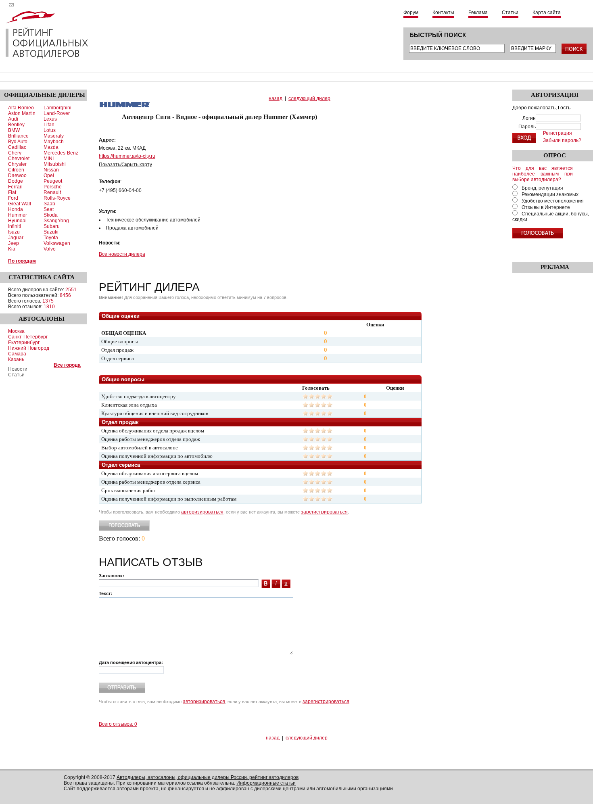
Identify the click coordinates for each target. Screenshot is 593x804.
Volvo (50, 249)
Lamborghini (57, 108)
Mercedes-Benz (61, 153)
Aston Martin (21, 113)
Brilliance (18, 136)
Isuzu (14, 232)
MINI (49, 158)
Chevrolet (18, 158)
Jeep (13, 243)
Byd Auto (17, 141)
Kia (11, 249)
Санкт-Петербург (28, 337)
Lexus (50, 119)
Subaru (52, 226)
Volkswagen (57, 243)
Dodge (15, 181)
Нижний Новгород (28, 348)
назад (275, 98)
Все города (67, 365)
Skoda (51, 215)
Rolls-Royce (57, 198)
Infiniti (14, 226)
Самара (17, 354)
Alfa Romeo (21, 108)
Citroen (16, 170)
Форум (410, 12)
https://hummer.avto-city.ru (127, 156)
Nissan (51, 170)
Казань (16, 359)
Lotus (50, 130)
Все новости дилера (122, 254)
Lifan (49, 124)
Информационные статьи (266, 783)
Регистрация (557, 133)
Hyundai (17, 220)
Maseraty (54, 136)
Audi (13, 119)
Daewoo (17, 175)
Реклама (478, 12)
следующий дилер (309, 98)
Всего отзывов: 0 (118, 724)
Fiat (12, 192)
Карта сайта (546, 12)
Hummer (17, 215)
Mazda (51, 147)
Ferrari (15, 187)
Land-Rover (57, 113)
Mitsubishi (55, 164)
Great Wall (19, 204)
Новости (17, 369)
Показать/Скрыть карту (125, 164)
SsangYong (56, 220)
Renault (52, 192)
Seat (49, 209)
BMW (14, 130)
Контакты (443, 12)
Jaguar (15, 237)
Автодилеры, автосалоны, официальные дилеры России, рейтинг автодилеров (208, 777)
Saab (49, 204)
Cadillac (17, 147)
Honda (15, 209)
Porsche (53, 187)
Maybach (54, 141)
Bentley (16, 124)
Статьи (510, 12)
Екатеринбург (24, 342)
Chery (14, 153)
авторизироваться (202, 512)
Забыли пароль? (562, 140)
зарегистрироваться (324, 512)
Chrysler (17, 164)
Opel (49, 175)
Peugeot (53, 181)
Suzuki (51, 232)
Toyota (51, 237)
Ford (13, 198)
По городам (22, 261)
